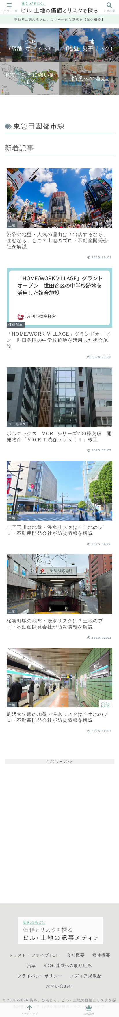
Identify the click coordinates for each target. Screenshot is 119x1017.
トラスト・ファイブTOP (34, 954)
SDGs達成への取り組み (68, 965)
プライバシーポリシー (39, 975)
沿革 (31, 965)
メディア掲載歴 (86, 975)
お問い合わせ (59, 986)
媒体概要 (101, 954)
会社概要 (76, 954)
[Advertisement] (59, 823)
